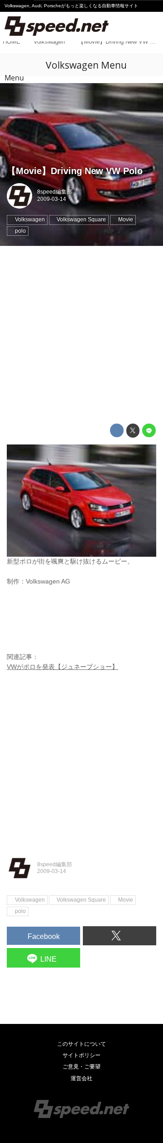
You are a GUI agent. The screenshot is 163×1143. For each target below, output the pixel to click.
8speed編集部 (54, 192)
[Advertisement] (81, 335)
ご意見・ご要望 (81, 1066)
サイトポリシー (81, 1055)
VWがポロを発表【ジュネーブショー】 (62, 667)
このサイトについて (81, 1044)
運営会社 (81, 1078)
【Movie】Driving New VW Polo (75, 171)
